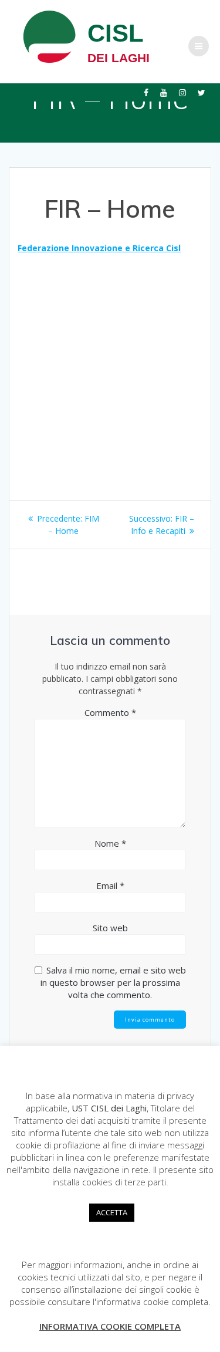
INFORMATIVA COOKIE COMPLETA (110, 1326)
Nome (110, 843)
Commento (110, 712)
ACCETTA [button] (111, 1212)
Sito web (110, 928)
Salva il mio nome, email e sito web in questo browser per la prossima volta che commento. (113, 982)
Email (110, 885)
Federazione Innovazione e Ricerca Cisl (99, 248)
